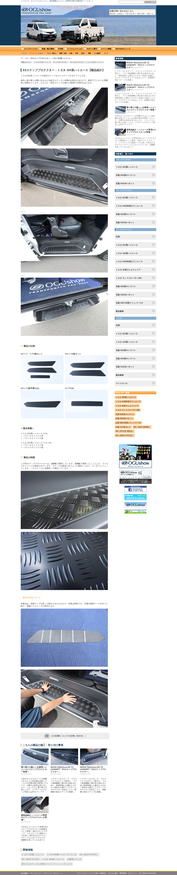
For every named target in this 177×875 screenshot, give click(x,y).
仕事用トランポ (74, 859)
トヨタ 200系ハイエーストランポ (62, 854)
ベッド (24, 53)
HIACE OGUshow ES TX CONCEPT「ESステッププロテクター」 (93, 769)
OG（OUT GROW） (142, 427)
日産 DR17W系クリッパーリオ (128, 423)
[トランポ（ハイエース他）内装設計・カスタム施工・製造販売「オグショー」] (36, 11)
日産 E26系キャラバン (125, 414)
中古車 (60, 49)
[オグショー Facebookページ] (135, 491)
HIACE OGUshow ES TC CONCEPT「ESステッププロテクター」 (64, 769)
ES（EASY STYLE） (60, 62)
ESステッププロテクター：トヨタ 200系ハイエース (51, 58)
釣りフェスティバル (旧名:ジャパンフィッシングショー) (47, 864)
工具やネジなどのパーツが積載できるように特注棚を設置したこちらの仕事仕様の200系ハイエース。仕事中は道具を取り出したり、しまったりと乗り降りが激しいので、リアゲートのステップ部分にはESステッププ (34, 785)
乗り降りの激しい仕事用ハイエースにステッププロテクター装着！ (34, 769)
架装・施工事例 (48, 49)
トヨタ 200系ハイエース (42, 62)
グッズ (106, 53)
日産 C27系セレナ (123, 427)
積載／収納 (63, 53)
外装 (76, 53)
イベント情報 (106, 49)
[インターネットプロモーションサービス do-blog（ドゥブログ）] (135, 513)
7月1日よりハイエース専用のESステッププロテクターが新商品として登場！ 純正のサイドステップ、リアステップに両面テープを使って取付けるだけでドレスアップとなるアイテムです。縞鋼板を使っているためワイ (34, 833)
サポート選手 (92, 49)
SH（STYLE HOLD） (125, 431)
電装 (89, 53)
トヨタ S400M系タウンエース (128, 402)
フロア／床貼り (52, 53)
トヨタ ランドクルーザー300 (128, 410)
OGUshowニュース (122, 49)
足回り (83, 53)
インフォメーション (75, 49)
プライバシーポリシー (51, 873)
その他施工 (97, 53)
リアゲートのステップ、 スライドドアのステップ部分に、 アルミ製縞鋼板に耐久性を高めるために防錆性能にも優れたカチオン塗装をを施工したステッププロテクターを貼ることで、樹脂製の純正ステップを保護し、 (93, 785)
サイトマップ (35, 873)
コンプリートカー (31, 49)
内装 (71, 53)
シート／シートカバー (36, 53)
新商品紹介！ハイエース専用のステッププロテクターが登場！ (34, 817)
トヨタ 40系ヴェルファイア (127, 406)
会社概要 (24, 873)
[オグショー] (135, 507)
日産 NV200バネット (124, 418)
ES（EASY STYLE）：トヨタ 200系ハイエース (86, 62)
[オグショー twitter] (135, 499)
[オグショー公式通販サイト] (135, 483)
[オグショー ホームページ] (135, 467)
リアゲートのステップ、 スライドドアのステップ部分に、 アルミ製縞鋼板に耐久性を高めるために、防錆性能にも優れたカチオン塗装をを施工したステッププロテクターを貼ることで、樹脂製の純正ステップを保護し (64, 785)
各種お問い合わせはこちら (132, 12)
